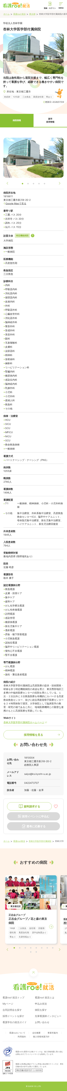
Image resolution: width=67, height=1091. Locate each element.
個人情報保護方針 (41, 1036)
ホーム (6, 14)
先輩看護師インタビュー (48, 1016)
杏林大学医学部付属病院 (40, 841)
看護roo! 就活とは (44, 997)
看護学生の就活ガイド (15, 1022)
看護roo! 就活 (19, 14)
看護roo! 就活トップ (13, 997)
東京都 (32, 14)
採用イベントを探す (13, 1016)
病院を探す (41, 1009)
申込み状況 (41, 1003)
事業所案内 (53, 1033)
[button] (17, 120)
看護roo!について (17, 1033)
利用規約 (22, 1036)
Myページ (8, 1003)
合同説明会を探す (12, 1009)
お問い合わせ (42, 1022)
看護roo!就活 (19, 841)
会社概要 (36, 1033)
